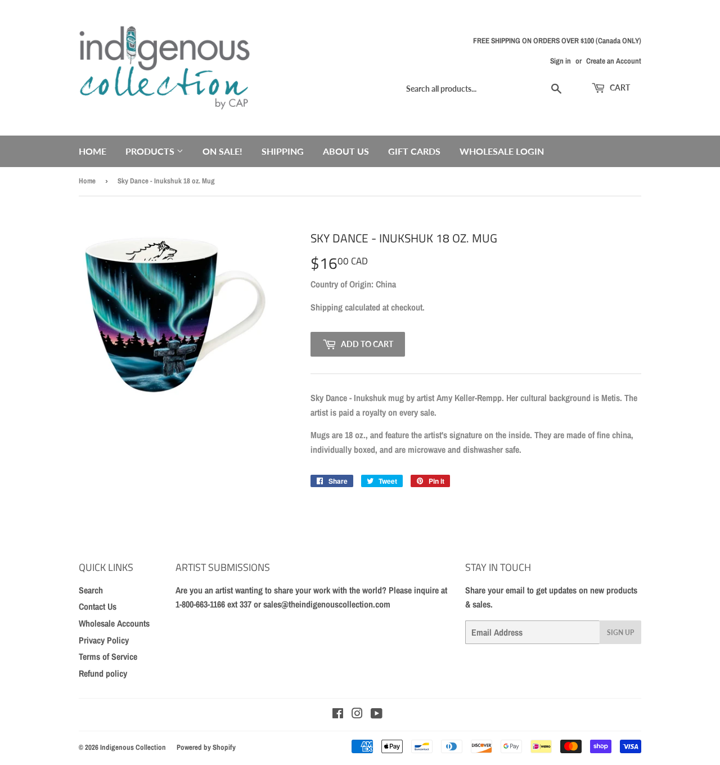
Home (92, 151)
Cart (619, 87)
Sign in (560, 61)
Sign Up (620, 632)
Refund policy (103, 673)
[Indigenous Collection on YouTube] (376, 714)
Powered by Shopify (206, 747)
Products (151, 151)
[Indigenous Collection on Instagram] (357, 714)
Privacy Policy (104, 640)
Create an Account (613, 61)
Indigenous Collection (133, 747)
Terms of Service (108, 656)
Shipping (283, 151)
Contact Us (97, 606)
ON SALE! (222, 151)
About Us (346, 151)
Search (91, 590)
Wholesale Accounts (114, 623)
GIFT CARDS (414, 151)
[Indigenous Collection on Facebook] (338, 714)
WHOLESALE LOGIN (502, 151)
